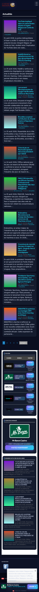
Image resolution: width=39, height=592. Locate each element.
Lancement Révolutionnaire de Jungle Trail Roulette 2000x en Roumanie (26, 90)
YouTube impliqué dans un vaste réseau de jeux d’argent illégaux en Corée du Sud (26, 25)
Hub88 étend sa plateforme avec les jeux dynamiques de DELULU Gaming (26, 57)
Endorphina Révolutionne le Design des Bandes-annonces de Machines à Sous (26, 217)
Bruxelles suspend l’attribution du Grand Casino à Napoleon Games (26, 120)
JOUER (32, 586)
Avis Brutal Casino (30, 390)
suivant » (23, 343)
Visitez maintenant (19, 448)
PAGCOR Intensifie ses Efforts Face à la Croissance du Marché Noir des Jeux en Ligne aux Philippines (26, 183)
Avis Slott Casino (30, 412)
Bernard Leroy (18, 191)
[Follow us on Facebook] (6, 569)
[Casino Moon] (10, 4)
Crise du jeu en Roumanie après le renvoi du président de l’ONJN (25, 150)
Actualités (8, 34)
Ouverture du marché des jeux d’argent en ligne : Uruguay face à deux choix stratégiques (26, 248)
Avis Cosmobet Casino (30, 401)
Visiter (30, 362)
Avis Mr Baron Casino (30, 379)
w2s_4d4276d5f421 (23, 126)
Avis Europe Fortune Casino (30, 368)
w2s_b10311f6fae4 (23, 157)
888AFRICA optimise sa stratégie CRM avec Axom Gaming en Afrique (26, 312)
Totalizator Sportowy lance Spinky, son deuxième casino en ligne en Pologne (26, 278)
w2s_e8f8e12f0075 (23, 33)
